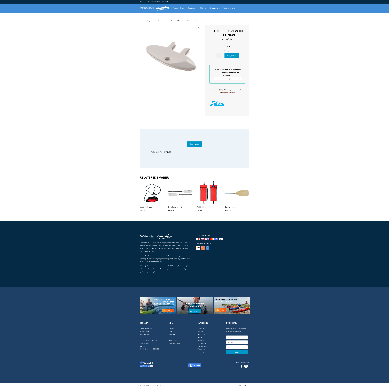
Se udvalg (167, 310)
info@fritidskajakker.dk (152, 340)
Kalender (221, 310)
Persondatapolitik (174, 343)
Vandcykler (201, 349)
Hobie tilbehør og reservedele (163, 21)
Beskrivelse (194, 144)
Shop (182, 8)
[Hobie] (217, 104)
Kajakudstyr (201, 334)
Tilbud (224, 8)
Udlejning (203, 8)
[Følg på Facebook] (241, 366)
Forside (175, 8)
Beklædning (201, 329)
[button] (199, 28)
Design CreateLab (244, 385)
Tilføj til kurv (231, 56)
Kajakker (200, 331)
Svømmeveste (202, 346)
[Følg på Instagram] (246, 366)
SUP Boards (202, 343)
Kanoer (200, 337)
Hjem (142, 21)
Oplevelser (191, 8)
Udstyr (148, 21)
